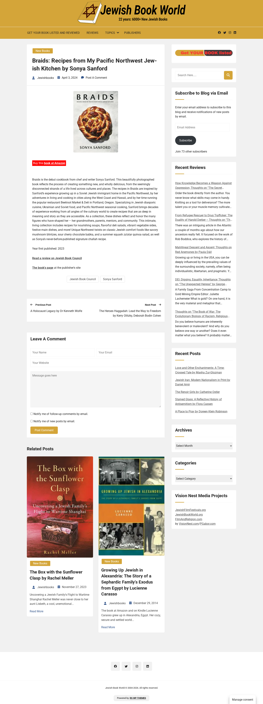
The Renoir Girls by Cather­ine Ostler (197, 392)
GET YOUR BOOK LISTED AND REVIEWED (53, 33)
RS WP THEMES (138, 698)
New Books (43, 51)
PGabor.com (208, 523)
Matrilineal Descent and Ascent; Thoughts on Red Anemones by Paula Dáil (203, 250)
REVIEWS (92, 33)
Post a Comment (96, 77)
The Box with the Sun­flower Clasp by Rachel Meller (56, 575)
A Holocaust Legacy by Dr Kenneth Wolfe (56, 311)
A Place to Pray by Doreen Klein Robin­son (201, 411)
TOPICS (110, 33)
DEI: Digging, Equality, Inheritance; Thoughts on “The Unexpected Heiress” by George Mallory (203, 282)
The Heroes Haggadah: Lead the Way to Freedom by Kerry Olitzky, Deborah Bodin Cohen (130, 313)
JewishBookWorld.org (189, 514)
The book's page (42, 267)
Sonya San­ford (112, 279)
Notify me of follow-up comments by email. (60, 414)
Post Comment (44, 430)
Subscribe (185, 140)
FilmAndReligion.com (188, 519)
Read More (36, 611)
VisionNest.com (189, 523)
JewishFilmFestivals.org (190, 510)
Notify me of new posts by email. (54, 421)
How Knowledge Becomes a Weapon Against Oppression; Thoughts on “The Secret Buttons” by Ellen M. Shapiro (203, 185)
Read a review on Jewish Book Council (57, 258)
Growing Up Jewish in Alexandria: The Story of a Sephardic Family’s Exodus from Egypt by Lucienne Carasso (127, 582)
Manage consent (242, 699)
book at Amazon (54, 163)
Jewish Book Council (83, 279)
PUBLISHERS (132, 33)
